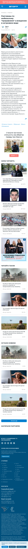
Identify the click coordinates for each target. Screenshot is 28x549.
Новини (10, 12)
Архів (16, 474)
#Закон (23, 124)
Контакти (17, 476)
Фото (18, 469)
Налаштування (20, 546)
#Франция (17, 124)
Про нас (4, 476)
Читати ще (14, 420)
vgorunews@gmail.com (7, 493)
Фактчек (6, 467)
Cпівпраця (5, 481)
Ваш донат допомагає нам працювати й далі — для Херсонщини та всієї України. (14, 2)
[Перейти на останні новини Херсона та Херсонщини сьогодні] (13, 6)
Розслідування (20, 467)
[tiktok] (14, 443)
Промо (18, 471)
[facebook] (2, 443)
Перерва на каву (8, 471)
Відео (3, 474)
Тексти (17, 463)
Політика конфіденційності (19, 479)
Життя (5, 473)
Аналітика (19, 465)
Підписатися (5, 456)
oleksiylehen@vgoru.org (7, 503)
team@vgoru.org (6, 496)
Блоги (17, 473)
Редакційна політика (7, 479)
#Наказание (5, 126)
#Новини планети (7, 124)
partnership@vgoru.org (7, 501)
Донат (13, 155)
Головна (3, 12)
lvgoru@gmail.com (6, 494)
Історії (5, 465)
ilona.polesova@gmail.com (8, 491)
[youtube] (8, 443)
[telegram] (11, 443)
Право (5, 469)
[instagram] (5, 443)
